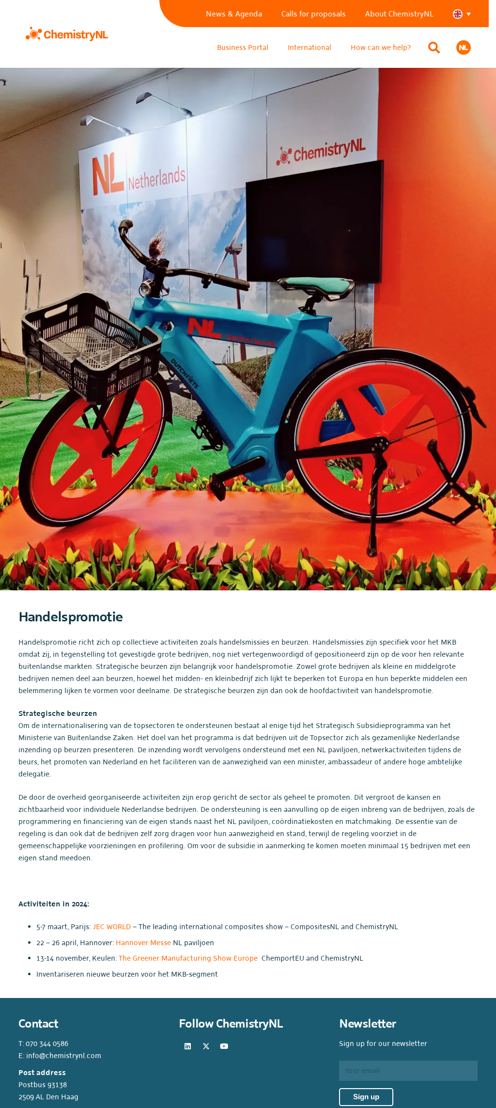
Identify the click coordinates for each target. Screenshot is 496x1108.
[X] (206, 1046)
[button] (467, 13)
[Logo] (67, 34)
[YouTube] (224, 1046)
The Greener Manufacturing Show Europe (188, 958)
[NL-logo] (463, 47)
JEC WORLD (112, 926)
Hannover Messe (144, 942)
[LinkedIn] (188, 1046)
